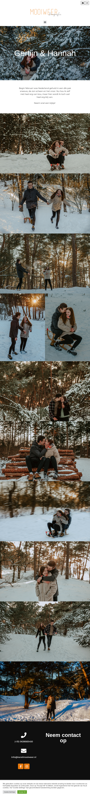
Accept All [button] (22, 792)
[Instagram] (87, 3)
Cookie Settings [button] (9, 792)
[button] (45, 22)
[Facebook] (83, 3)
